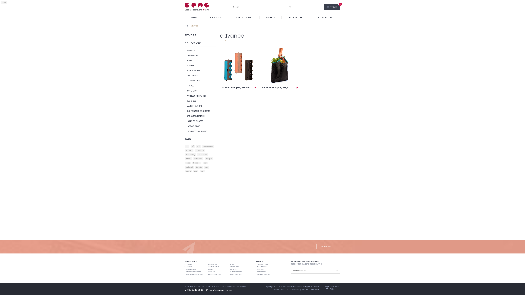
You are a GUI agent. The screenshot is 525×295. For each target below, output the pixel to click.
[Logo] (197, 6)
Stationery (193, 75)
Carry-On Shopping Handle (235, 87)
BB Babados (261, 272)
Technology (193, 80)
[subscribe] (337, 270)
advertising (190, 154)
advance (200, 150)
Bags (189, 60)
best (202, 171)
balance (196, 163)
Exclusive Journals (197, 131)
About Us (215, 17)
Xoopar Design (263, 264)
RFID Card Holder (196, 116)
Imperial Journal (263, 274)
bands (199, 167)
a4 (193, 146)
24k (187, 146)
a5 (198, 146)
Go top (521, 291)
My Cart (335, 6)
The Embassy (262, 267)
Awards (191, 50)
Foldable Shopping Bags (275, 87)
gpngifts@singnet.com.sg (220, 290)
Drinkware (192, 55)
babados (198, 158)
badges (209, 158)
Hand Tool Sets (195, 121)
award (188, 158)
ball (205, 163)
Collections (243, 17)
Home (194, 17)
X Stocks (192, 90)
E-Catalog (295, 17)
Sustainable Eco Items (198, 111)
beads (188, 171)
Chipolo (260, 269)
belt (195, 171)
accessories (208, 146)
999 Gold (191, 100)
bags (188, 163)
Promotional (194, 70)
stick (4, 3)
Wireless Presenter (196, 95)
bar (206, 167)
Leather (191, 65)
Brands (270, 17)
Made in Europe (194, 105)
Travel (190, 85)
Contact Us (325, 17)
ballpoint (189, 167)
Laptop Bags (193, 126)
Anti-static (202, 154)
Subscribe (326, 246)
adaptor (189, 150)
